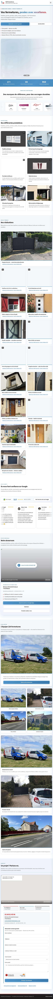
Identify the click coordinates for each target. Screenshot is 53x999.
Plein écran (48, 579)
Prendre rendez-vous (26, 611)
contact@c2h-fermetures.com (12, 921)
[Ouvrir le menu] (50, 2)
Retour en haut (49, 996)
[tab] (24, 75)
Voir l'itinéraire (47, 901)
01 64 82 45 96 (41, 24)
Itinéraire (26, 607)
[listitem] (10, 908)
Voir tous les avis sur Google (42, 499)
